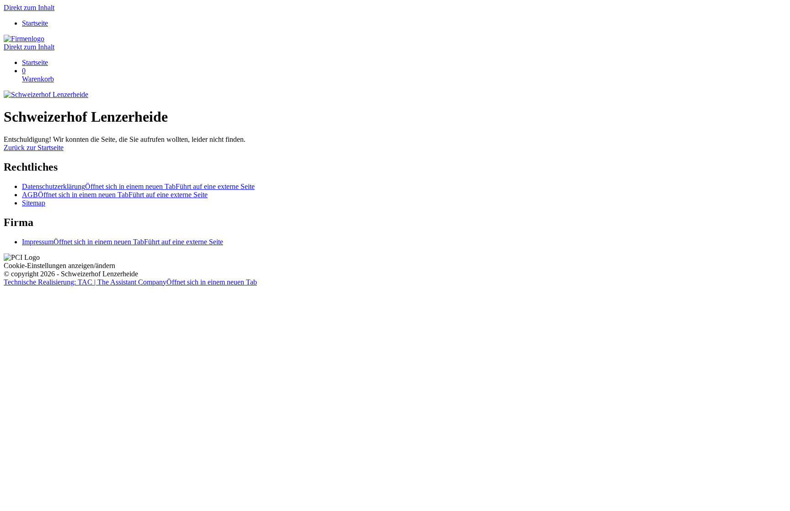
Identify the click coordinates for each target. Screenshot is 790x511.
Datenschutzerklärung (138, 186)
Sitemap (33, 203)
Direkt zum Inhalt (29, 7)
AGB (115, 195)
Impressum (122, 242)
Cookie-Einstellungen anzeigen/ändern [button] (59, 265)
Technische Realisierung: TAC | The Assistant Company (130, 282)
